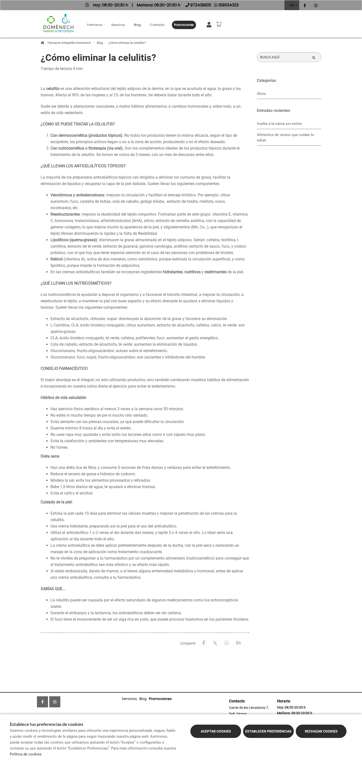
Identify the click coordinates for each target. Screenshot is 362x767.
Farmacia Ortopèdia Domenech (69, 43)
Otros (261, 93)
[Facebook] (203, 642)
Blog (137, 25)
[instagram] (315, 5)
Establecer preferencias (268, 731)
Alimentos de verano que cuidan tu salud (285, 137)
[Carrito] (219, 24)
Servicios (118, 25)
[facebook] (304, 5)
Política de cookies (26, 754)
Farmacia (94, 25)
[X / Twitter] (215, 642)
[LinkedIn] (238, 642)
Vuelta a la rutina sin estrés (279, 123)
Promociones (184, 25)
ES (292, 5)
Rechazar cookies (321, 731)
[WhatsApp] (226, 642)
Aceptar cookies (216, 731)
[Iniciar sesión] (210, 24)
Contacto (157, 25)
